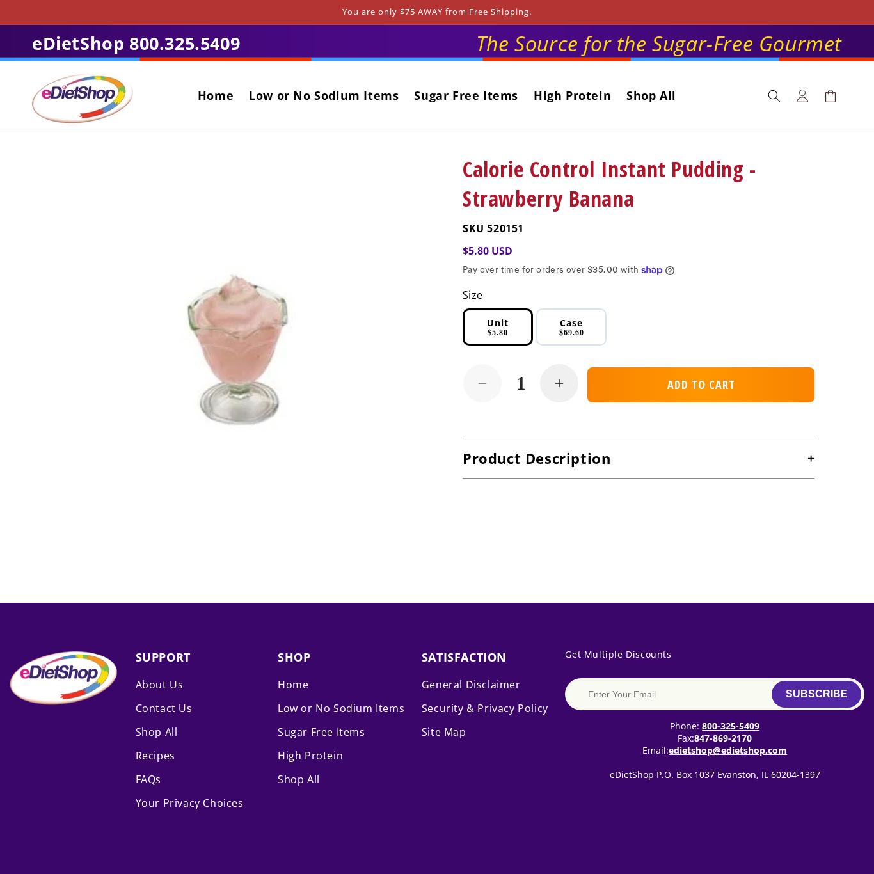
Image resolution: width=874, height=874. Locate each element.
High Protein (310, 756)
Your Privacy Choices (190, 803)
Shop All (157, 732)
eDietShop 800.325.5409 (136, 43)
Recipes (155, 756)
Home (293, 685)
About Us (160, 685)
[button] (774, 96)
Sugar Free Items (321, 732)
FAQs (148, 779)
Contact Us (164, 708)
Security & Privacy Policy (485, 708)
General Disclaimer (471, 685)
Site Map (444, 732)
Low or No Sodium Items (341, 708)
